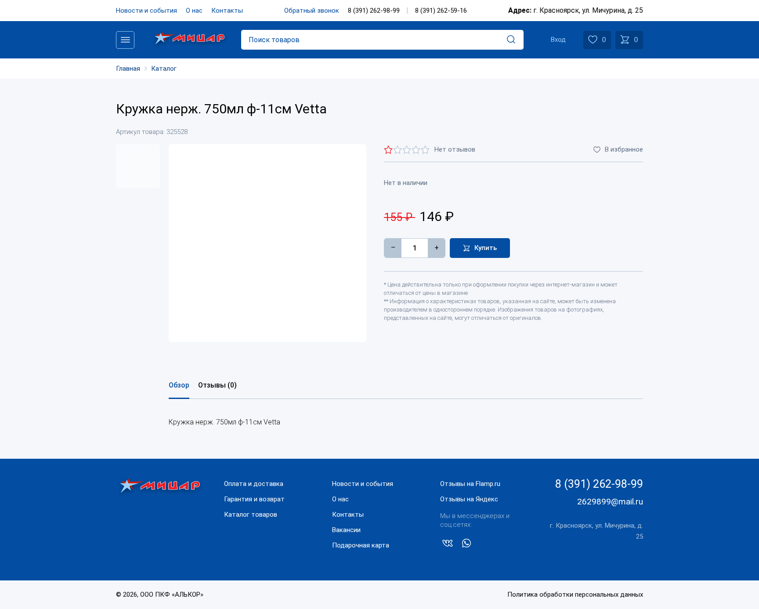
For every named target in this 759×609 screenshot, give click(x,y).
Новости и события (146, 10)
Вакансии (346, 530)
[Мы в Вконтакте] (447, 545)
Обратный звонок (311, 10)
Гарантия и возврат (254, 499)
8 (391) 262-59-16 (441, 10)
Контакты (227, 10)
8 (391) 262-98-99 (374, 10)
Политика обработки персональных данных (575, 594)
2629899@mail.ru (610, 502)
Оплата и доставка (253, 484)
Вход (558, 40)
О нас (194, 10)
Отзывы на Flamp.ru (470, 484)
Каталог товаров (250, 514)
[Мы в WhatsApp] (466, 545)
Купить (485, 248)
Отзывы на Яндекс (469, 499)
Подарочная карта (360, 545)
